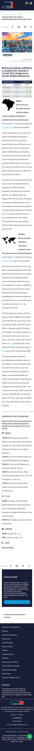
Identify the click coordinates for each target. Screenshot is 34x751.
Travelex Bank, (7, 127)
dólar (20, 304)
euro (11, 343)
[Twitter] (25, 27)
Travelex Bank (7, 261)
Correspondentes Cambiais (11, 666)
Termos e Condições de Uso (11, 677)
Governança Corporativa (10, 662)
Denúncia (5, 650)
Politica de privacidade (9, 670)
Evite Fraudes (6, 673)
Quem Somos (6, 639)
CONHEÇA (17, 602)
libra (3, 351)
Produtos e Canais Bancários (11, 627)
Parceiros (5, 631)
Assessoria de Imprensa (9, 635)
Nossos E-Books (7, 646)
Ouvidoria (5, 658)
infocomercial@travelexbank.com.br (17, 724)
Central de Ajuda (7, 642)
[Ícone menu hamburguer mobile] (3, 7)
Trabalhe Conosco (8, 654)
